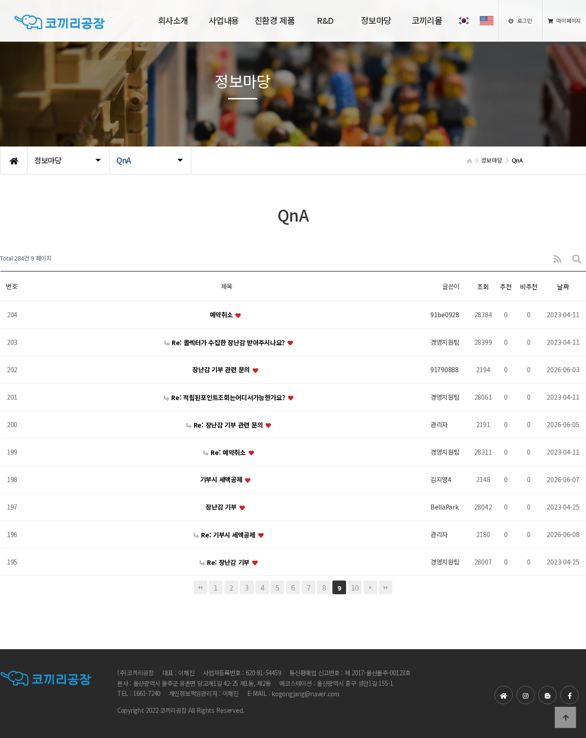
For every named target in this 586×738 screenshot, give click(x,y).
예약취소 (222, 315)
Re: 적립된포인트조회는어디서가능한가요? (228, 397)
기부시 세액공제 (222, 479)
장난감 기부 (222, 507)
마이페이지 (568, 20)
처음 (200, 587)
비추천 (528, 286)
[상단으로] (565, 717)
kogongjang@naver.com (305, 694)
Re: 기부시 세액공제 (228, 534)
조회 (482, 286)
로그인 (524, 20)
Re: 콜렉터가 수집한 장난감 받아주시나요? (228, 342)
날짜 (563, 286)
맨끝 (385, 587)
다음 (370, 587)
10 (354, 587)
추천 (505, 286)
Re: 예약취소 (228, 452)
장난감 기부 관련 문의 (221, 369)
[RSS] (557, 258)
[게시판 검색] (577, 258)
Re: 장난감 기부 (228, 562)
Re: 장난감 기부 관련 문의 (228, 424)
